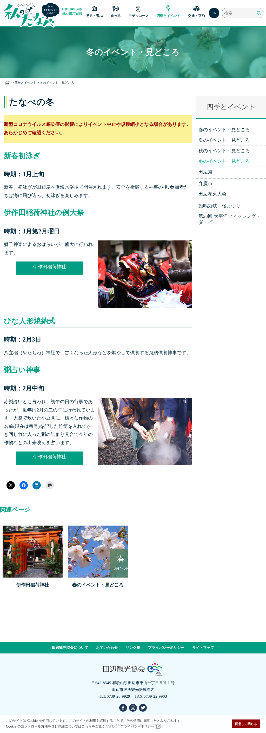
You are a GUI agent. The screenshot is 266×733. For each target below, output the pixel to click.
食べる (116, 16)
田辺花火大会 (212, 194)
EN (214, 13)
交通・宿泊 (196, 16)
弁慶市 (205, 183)
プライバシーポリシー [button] (137, 726)
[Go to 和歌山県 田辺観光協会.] (8, 82)
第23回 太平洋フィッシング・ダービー (229, 219)
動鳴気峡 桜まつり (219, 205)
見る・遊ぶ (94, 16)
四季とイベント (168, 16)
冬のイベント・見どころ (224, 161)
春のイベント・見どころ (224, 129)
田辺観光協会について (70, 648)
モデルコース (139, 16)
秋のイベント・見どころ (224, 150)
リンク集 (133, 648)
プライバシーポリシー (166, 648)
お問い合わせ (107, 648)
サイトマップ (203, 648)
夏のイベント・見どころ (224, 140)
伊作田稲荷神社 (49, 266)
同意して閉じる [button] (246, 723)
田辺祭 (205, 171)
